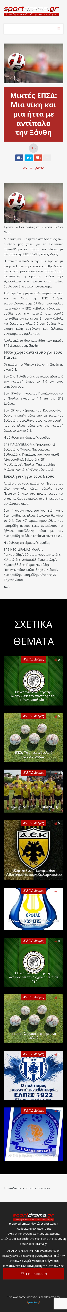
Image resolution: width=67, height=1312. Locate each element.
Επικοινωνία (36, 1273)
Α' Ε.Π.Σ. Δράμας (33, 168)
